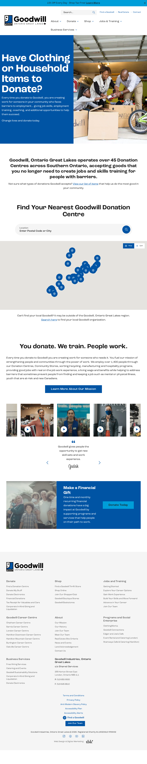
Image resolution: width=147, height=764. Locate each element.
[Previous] (47, 463)
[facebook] (70, 736)
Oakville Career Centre (17, 647)
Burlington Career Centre (19, 643)
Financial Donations (15, 599)
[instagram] (63, 736)
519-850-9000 (63, 680)
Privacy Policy (73, 700)
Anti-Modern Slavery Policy (73, 704)
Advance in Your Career (115, 603)
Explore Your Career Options (117, 591)
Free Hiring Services (16, 664)
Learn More (93, 3)
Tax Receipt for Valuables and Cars (23, 603)
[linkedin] (83, 736)
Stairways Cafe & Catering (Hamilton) (121, 642)
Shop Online (60, 591)
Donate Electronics (15, 595)
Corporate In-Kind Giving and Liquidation (20, 608)
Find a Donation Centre (17, 587)
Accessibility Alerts (73, 713)
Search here (49, 320)
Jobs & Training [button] (109, 21)
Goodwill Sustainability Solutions (21, 672)
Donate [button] (71, 21)
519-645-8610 (63, 684)
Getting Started (111, 587)
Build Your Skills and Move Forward (120, 599)
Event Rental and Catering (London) (120, 638)
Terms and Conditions (73, 696)
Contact (137, 12)
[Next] (99, 463)
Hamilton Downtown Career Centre (23, 635)
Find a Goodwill (107, 12)
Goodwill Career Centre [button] (21, 617)
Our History (61, 627)
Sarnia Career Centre (17, 627)
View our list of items (85, 184)
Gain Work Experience (114, 595)
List (141, 246)
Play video (27, 429)
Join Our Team (110, 607)
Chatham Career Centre (18, 623)
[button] (54, 293)
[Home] (24, 568)
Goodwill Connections (113, 630)
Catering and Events (16, 668)
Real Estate (123, 12)
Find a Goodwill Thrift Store (68, 587)
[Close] (144, 3)
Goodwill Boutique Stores (67, 599)
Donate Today (118, 505)
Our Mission (61, 623)
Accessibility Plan (73, 709)
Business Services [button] (62, 30)
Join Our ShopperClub (66, 595)
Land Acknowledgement (66, 647)
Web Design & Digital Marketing (69, 742)
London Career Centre (17, 631)
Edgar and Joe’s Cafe (113, 634)
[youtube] (76, 736)
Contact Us (60, 651)
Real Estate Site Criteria (66, 639)
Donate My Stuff (14, 591)
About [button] (55, 21)
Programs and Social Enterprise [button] (116, 619)
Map (130, 246)
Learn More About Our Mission (73, 389)
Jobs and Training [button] (114, 581)
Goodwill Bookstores (65, 603)
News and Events (63, 643)
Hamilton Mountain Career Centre (23, 639)
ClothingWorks (110, 626)
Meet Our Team (62, 635)
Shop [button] (87, 21)
